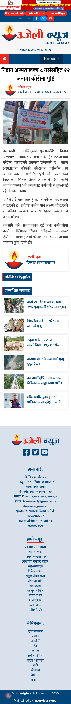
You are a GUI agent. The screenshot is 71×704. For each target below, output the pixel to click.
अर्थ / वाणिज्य (35, 655)
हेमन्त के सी (35, 595)
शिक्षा (35, 646)
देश (33, 675)
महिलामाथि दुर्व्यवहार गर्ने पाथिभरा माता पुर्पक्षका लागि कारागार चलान (44, 402)
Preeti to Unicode (35, 13)
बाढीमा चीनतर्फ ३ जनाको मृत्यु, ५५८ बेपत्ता (46, 361)
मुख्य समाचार (35, 631)
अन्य (33, 680)
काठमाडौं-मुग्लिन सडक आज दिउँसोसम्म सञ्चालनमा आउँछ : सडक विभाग (45, 383)
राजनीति (35, 641)
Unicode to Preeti (14, 13)
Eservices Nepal (46, 700)
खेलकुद (35, 670)
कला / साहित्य (35, 660)
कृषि (35, 665)
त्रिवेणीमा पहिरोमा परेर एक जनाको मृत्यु (43, 323)
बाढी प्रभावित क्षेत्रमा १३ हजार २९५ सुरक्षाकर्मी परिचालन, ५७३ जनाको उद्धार (46, 307)
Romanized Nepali (56, 13)
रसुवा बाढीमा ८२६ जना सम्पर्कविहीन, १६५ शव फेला (44, 342)
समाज (35, 636)
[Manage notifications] (8, 696)
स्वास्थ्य (35, 651)
